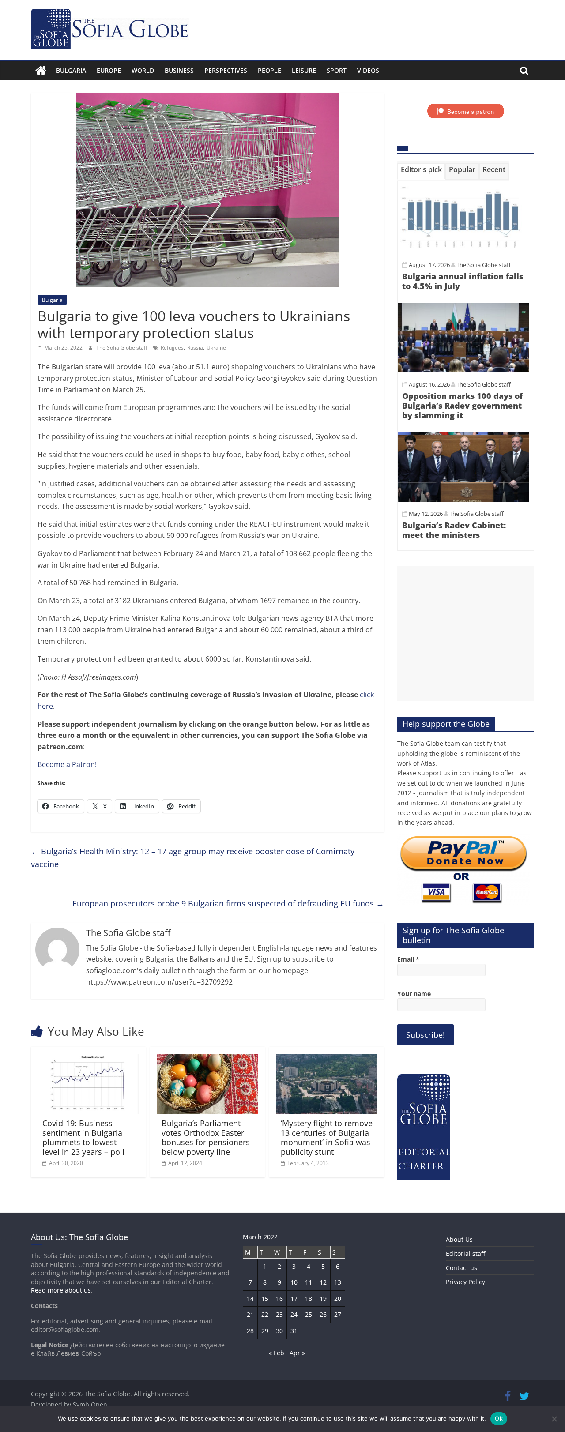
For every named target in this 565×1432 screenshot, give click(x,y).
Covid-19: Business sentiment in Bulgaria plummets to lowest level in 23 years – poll (83, 1137)
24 (294, 1314)
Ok (499, 1418)
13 (337, 1282)
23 (279, 1314)
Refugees (172, 347)
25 (308, 1314)
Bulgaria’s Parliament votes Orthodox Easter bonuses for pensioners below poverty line (206, 1137)
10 (294, 1282)
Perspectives (225, 70)
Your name (414, 993)
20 (337, 1298)
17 (294, 1298)
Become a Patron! (67, 764)
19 (323, 1298)
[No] (554, 1418)
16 (279, 1298)
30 (279, 1331)
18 (308, 1298)
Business (179, 70)
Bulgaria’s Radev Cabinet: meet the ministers (454, 530)
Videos (368, 70)
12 (323, 1282)
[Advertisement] (465, 633)
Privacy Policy (465, 1282)
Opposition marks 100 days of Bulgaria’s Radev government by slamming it (462, 405)
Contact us (461, 1267)
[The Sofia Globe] (41, 70)
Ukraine (216, 347)
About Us (459, 1239)
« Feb (276, 1353)
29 (264, 1331)
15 (264, 1298)
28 (250, 1331)
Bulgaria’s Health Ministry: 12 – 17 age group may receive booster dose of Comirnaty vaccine (192, 857)
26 (323, 1314)
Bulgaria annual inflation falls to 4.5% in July (462, 281)
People (269, 70)
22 (264, 1314)
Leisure (304, 70)
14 (250, 1298)
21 (250, 1314)
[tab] (421, 171)
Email (408, 959)
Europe (109, 70)
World (143, 70)
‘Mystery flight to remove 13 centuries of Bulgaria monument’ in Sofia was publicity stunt (327, 1137)
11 (308, 1282)
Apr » (297, 1353)
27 (337, 1314)
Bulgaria (71, 70)
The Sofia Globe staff (122, 347)
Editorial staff (465, 1253)
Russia (195, 347)
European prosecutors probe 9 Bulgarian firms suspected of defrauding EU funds (228, 903)
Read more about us (61, 1290)
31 (294, 1331)
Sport (337, 70)
